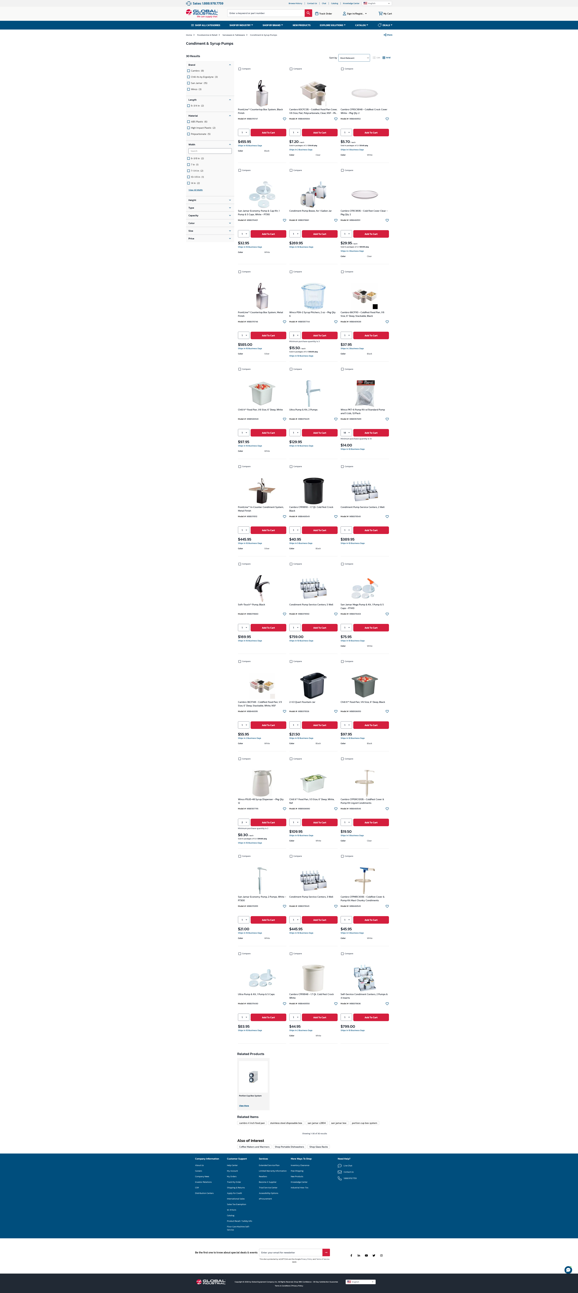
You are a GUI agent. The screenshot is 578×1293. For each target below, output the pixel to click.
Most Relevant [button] (347, 58)
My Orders (231, 1176)
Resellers (263, 1176)
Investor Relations (203, 1182)
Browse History (295, 3)
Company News (202, 1176)
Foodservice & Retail (207, 35)
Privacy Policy (306, 1259)
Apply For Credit (234, 1193)
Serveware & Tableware (233, 35)
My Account (232, 1170)
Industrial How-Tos (299, 1187)
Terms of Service (322, 1259)
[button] (377, 3)
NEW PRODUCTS (302, 25)
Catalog (334, 3)
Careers (198, 1170)
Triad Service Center (268, 1187)
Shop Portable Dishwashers (289, 1147)
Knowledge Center (351, 3)
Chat (324, 3)
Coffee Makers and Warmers (254, 1147)
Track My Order (234, 1182)
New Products (297, 1176)
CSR (197, 1187)
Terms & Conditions (283, 1285)
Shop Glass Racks (318, 1147)
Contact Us (312, 3)
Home (189, 35)
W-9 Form (231, 1210)
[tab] (376, 58)
